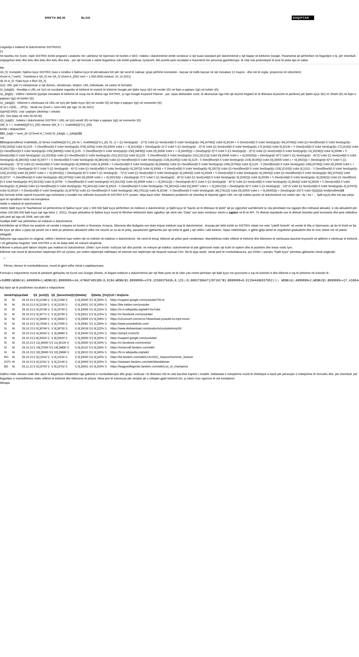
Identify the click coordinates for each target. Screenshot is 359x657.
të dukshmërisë (193, 225)
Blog (85, 17)
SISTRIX (41, 56)
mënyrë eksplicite (90, 243)
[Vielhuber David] (179, 18)
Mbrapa (5, 382)
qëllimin (323, 238)
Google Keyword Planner (147, 94)
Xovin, (23, 56)
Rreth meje (55, 17)
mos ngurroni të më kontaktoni (214, 378)
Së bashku (7, 56)
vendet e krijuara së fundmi (67, 225)
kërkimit (352, 238)
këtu (18, 60)
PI (126, 194)
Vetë (34, 243)
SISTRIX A (117, 194)
